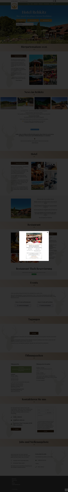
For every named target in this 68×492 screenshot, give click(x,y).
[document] (34, 246)
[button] (47, 232)
